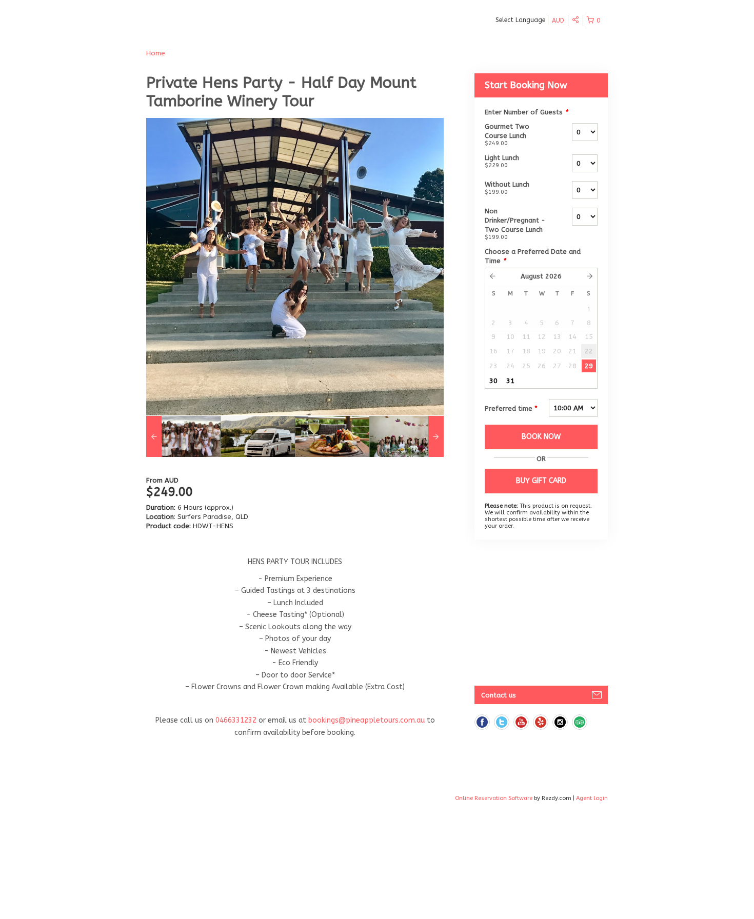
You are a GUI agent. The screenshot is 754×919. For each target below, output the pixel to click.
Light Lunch (502, 161)
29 (589, 366)
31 (510, 381)
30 (493, 381)
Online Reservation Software (493, 798)
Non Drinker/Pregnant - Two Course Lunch (515, 224)
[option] (183, 436)
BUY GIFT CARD (541, 480)
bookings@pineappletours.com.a (364, 720)
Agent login (592, 798)
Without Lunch (507, 188)
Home (155, 53)
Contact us (498, 695)
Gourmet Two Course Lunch (507, 135)
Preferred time (511, 408)
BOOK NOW (541, 436)
